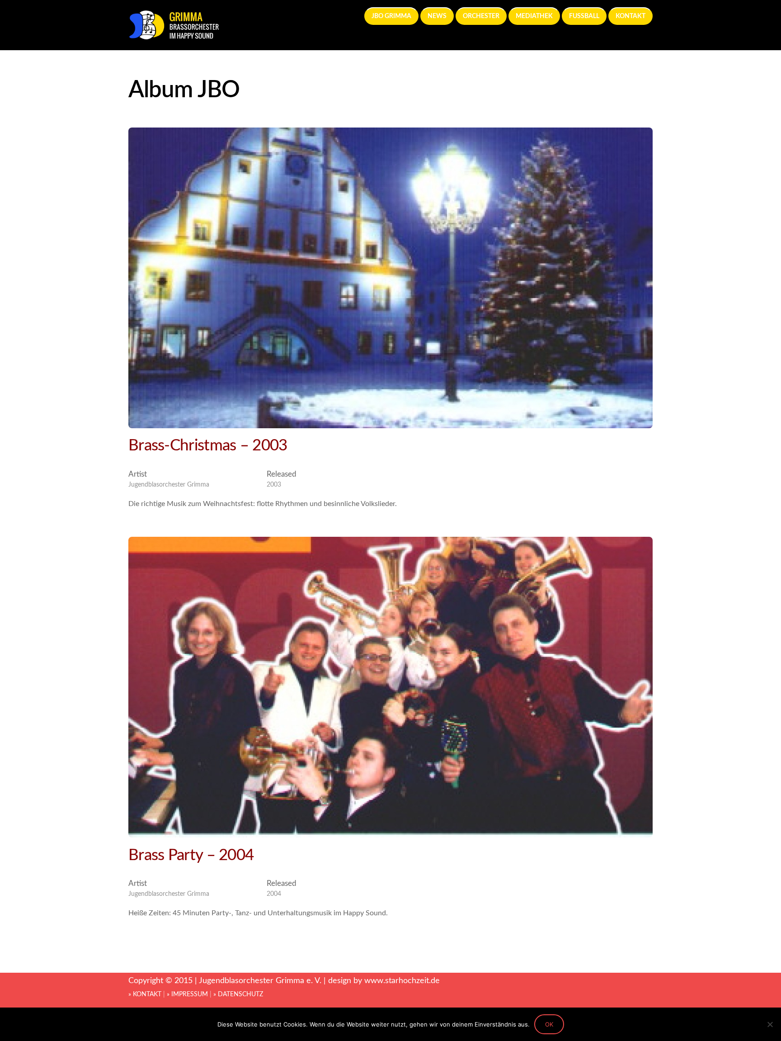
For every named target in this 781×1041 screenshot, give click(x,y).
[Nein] (769, 1024)
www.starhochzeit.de (402, 980)
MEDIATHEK (534, 16)
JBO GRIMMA (391, 16)
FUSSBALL (584, 16)
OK (549, 1024)
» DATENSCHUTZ (238, 994)
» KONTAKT (144, 994)
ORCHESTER (481, 16)
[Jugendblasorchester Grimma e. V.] (173, 35)
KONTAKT (630, 16)
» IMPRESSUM (187, 994)
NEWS (437, 16)
